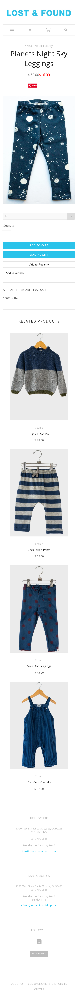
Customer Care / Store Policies (47, 984)
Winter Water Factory (39, 46)
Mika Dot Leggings (39, 666)
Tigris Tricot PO (39, 433)
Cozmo (39, 427)
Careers (39, 989)
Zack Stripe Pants (39, 550)
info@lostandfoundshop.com (39, 851)
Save (34, 85)
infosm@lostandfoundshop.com (39, 905)
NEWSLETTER (39, 954)
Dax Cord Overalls (39, 782)
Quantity (8, 225)
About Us (17, 984)
